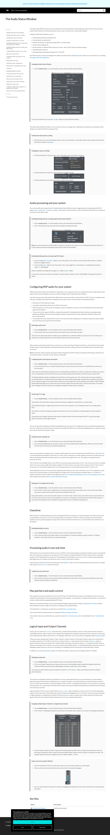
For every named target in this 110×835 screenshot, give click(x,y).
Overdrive (9, 68)
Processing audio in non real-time (14, 73)
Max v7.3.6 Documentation (19, 10)
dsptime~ (66, 562)
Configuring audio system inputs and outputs (15, 57)
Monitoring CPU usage (12, 60)
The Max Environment (12, 97)
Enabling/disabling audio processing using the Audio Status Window (16, 43)
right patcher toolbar (90, 603)
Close (22, 827)
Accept (32, 822)
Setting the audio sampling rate (14, 63)
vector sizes (87, 474)
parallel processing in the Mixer (68, 612)
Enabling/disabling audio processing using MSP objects (16, 48)
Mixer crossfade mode (69, 609)
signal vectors (98, 474)
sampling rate (79, 474)
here (100, 453)
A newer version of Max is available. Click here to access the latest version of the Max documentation (55, 4)
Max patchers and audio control (14, 79)
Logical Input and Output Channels (15, 81)
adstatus (79, 55)
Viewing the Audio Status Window (15, 32)
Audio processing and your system (15, 40)
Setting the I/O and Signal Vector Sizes (16, 65)
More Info (42, 827)
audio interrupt (63, 476)
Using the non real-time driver (13, 76)
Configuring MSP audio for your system (16, 51)
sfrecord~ (43, 564)
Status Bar (50, 142)
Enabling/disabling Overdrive (13, 71)
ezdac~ (36, 210)
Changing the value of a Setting (14, 38)
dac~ (52, 119)
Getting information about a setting (15, 35)
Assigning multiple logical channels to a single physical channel (16, 87)
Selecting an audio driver (12, 54)
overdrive (53, 476)
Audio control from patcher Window (15, 91)
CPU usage (69, 474)
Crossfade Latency (72, 616)
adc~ (56, 119)
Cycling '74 (61, 830)
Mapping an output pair (12, 84)
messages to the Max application (39, 57)
